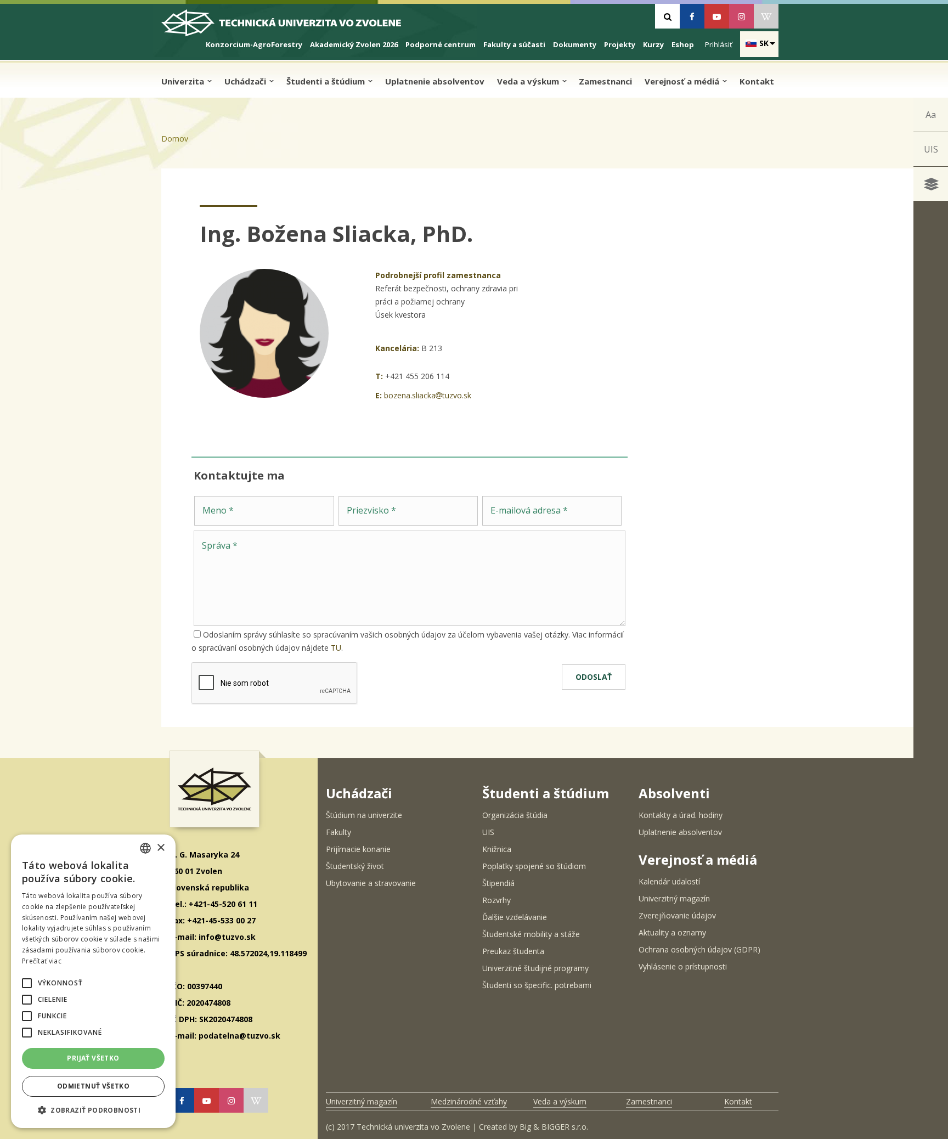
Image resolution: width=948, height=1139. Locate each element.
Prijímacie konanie (358, 849)
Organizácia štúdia (515, 815)
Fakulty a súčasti (514, 44)
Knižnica (496, 849)
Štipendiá (498, 883)
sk (764, 43)
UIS (931, 149)
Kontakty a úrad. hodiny (681, 815)
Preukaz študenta (513, 951)
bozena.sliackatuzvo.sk (427, 395)
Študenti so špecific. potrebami (536, 985)
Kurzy (653, 44)
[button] (27, 983)
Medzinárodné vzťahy (469, 1101)
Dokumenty (574, 44)
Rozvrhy (496, 900)
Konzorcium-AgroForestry (254, 44)
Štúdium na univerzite (364, 815)
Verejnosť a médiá (683, 81)
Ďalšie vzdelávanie (514, 917)
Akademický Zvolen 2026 (354, 44)
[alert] (93, 981)
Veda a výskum (529, 81)
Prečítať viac (41, 961)
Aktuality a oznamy (672, 932)
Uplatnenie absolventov (434, 81)
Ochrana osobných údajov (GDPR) (699, 949)
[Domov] (290, 27)
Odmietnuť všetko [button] (93, 1086)
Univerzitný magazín (674, 898)
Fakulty (338, 832)
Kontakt (757, 81)
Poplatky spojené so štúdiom (534, 866)
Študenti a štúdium (326, 81)
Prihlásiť (718, 44)
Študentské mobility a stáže (531, 934)
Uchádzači (246, 81)
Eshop (683, 44)
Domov (174, 138)
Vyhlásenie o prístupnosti (683, 966)
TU (336, 647)
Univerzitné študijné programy (535, 968)
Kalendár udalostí (669, 881)
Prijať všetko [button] (93, 1058)
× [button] (160, 848)
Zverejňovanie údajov (677, 915)
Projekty (619, 44)
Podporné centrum (440, 44)
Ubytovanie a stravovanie (371, 883)
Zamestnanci (605, 81)
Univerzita (183, 81)
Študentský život (355, 866)
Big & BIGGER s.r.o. (554, 1126)
